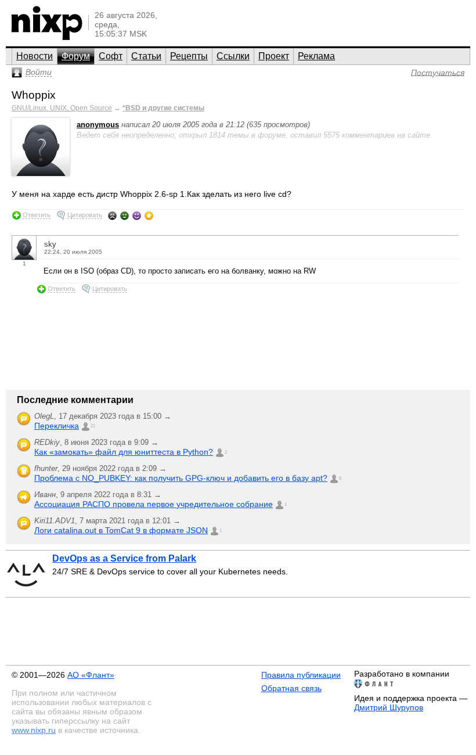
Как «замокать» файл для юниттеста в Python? (123, 451)
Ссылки (233, 56)
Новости (34, 56)
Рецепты (189, 56)
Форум (76, 56)
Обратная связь (291, 688)
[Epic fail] (112, 215)
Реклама (316, 56)
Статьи (146, 56)
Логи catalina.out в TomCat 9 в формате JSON (121, 530)
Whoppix (34, 95)
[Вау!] (149, 215)
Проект (273, 56)
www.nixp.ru (34, 730)
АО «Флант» (90, 675)
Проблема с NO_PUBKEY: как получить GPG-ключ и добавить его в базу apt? (180, 478)
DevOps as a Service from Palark (124, 558)
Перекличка (56, 425)
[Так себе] (124, 215)
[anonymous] (41, 173)
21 (93, 426)
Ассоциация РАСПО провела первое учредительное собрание (153, 504)
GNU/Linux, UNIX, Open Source (62, 108)
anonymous (98, 124)
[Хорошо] (136, 215)
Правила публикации (301, 675)
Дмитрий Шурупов (388, 707)
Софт (110, 56)
